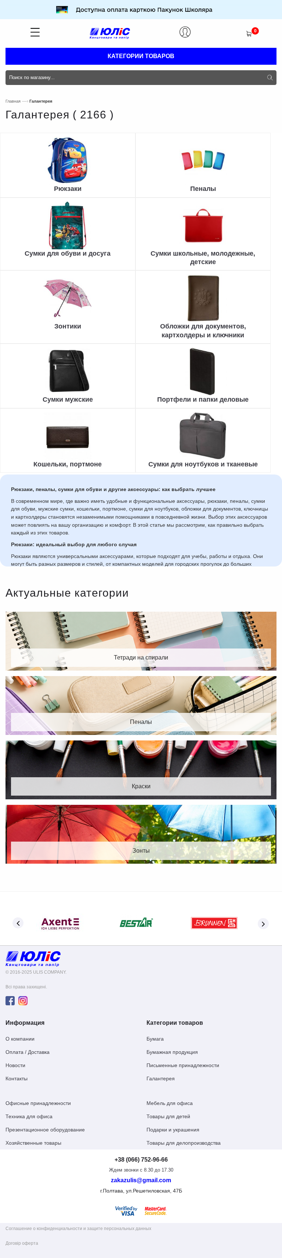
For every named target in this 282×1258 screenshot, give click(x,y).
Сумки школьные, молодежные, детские (203, 258)
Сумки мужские (68, 399)
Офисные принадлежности (38, 1103)
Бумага (155, 1039)
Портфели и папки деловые (203, 399)
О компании (20, 1039)
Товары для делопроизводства (184, 1143)
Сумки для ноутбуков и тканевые (203, 464)
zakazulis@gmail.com (141, 1180)
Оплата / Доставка (28, 1052)
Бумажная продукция (172, 1052)
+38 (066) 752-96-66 (141, 1160)
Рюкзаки (68, 188)
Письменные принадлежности (183, 1065)
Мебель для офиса (170, 1103)
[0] (249, 33)
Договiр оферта (22, 1243)
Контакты (17, 1078)
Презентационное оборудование (45, 1130)
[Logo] (33, 958)
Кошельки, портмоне (67, 464)
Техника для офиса (29, 1116)
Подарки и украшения (173, 1130)
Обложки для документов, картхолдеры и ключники (203, 330)
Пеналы (203, 188)
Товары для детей (168, 1116)
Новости (15, 1065)
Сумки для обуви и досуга (68, 253)
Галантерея (161, 1078)
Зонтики (67, 326)
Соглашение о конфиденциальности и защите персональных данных (78, 1228)
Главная (13, 101)
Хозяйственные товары (33, 1143)
